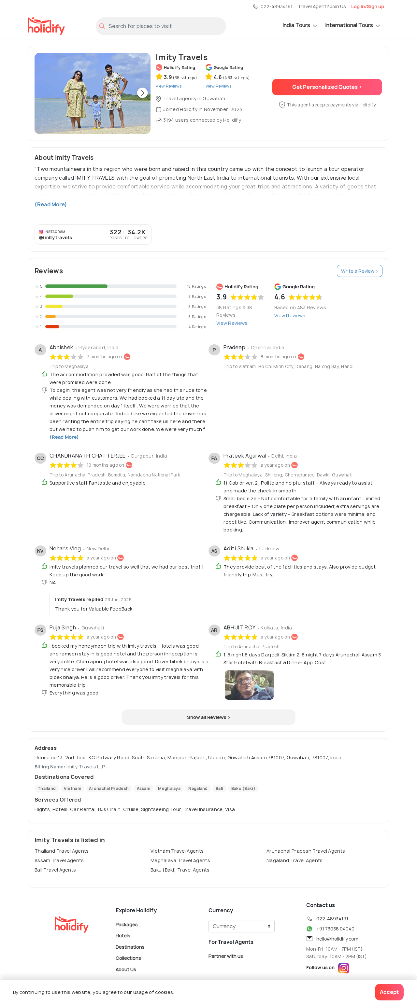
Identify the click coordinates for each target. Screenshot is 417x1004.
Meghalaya (169, 788)
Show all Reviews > (208, 717)
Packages (127, 924)
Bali (219, 788)
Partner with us (225, 956)
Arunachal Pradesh (109, 788)
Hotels (123, 935)
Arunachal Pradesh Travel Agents (305, 851)
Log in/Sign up (367, 6)
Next (142, 93)
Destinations (130, 946)
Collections (128, 958)
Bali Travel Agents (55, 870)
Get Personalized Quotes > (327, 86)
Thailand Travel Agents (62, 851)
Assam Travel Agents (59, 860)
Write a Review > (359, 271)
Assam (144, 788)
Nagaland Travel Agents (294, 860)
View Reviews (232, 323)
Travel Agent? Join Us (322, 6)
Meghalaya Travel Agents (180, 860)
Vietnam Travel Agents (177, 851)
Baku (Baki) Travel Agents (180, 870)
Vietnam (72, 788)
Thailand (47, 788)
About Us (126, 969)
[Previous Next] (93, 93)
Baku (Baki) (243, 788)
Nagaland (198, 788)
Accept (389, 992)
